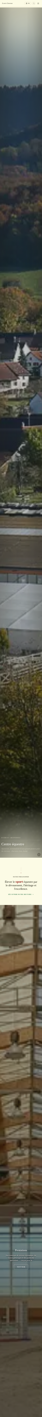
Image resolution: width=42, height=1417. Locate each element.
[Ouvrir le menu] (38, 3)
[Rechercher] (33, 3)
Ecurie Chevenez (7, 3)
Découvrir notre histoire (20, 894)
